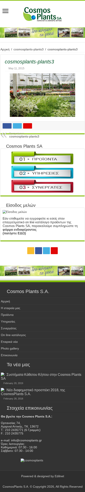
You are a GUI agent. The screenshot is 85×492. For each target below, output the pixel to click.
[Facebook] (38, 250)
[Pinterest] (54, 250)
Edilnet (59, 476)
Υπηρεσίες (8, 321)
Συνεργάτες (9, 328)
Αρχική (5, 49)
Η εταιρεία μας (10, 308)
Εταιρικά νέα (9, 341)
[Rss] (30, 250)
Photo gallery (10, 348)
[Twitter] (46, 250)
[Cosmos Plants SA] (42, 14)
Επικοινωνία (9, 355)
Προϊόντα (7, 314)
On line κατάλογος (13, 335)
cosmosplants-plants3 (29, 49)
